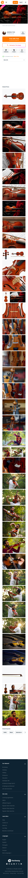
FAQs (3, 862)
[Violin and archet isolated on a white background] (10, 264)
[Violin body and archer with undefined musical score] (13, 159)
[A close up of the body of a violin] (13, 294)
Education (4, 820)
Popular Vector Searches (8, 847)
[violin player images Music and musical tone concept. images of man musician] (13, 460)
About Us (4, 867)
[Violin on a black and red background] (10, 318)
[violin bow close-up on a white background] (13, 706)
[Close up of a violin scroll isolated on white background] (5, 253)
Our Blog (4, 870)
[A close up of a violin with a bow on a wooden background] (13, 224)
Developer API (5, 822)
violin (5, 774)
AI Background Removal (8, 828)
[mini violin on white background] (5, 720)
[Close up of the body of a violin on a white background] (13, 332)
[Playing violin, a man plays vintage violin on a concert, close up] (13, 593)
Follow (23, 33)
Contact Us (5, 864)
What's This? (16, 56)
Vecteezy (4, 812)
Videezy (4, 814)
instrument (19, 774)
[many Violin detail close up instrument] (13, 348)
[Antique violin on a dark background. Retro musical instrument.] (13, 673)
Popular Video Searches (8, 853)
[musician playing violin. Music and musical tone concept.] (9, 483)
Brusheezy (5, 809)
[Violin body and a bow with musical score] (13, 143)
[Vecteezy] (2, 2)
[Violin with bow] (13, 208)
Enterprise (5, 817)
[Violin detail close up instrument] (13, 364)
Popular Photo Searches (8, 850)
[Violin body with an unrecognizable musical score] (13, 111)
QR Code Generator (7, 830)
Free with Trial (14, 39)
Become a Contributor (7, 873)
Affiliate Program (6, 845)
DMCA (3, 842)
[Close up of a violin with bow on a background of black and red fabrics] (13, 127)
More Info (6, 59)
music (11, 774)
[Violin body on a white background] (13, 278)
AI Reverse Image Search (8, 825)
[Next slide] (22, 774)
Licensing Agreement (7, 839)
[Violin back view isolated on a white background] (5, 307)
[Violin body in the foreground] (13, 240)
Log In (20, 2)
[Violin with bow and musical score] (13, 175)
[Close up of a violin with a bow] (13, 95)
